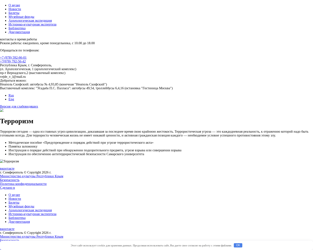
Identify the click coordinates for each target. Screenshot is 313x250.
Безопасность (9, 180)
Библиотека (17, 28)
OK (238, 245)
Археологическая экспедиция (30, 20)
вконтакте (7, 168)
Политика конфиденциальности (23, 184)
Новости (15, 9)
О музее (14, 5)
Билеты (14, 13)
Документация (19, 32)
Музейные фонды (21, 16)
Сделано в (7, 187)
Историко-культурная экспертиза (32, 24)
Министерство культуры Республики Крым (31, 176)
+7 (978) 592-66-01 (13, 57)
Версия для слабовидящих (19, 106)
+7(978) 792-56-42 (13, 61)
